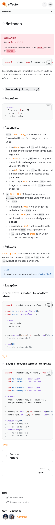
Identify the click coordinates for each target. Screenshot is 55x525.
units (26, 181)
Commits (22, 516)
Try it (4, 356)
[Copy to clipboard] (48, 62)
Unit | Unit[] (19, 134)
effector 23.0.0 (16, 42)
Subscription (9, 253)
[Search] (44, 4)
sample (40, 47)
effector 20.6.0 (44, 274)
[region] (27, 62)
